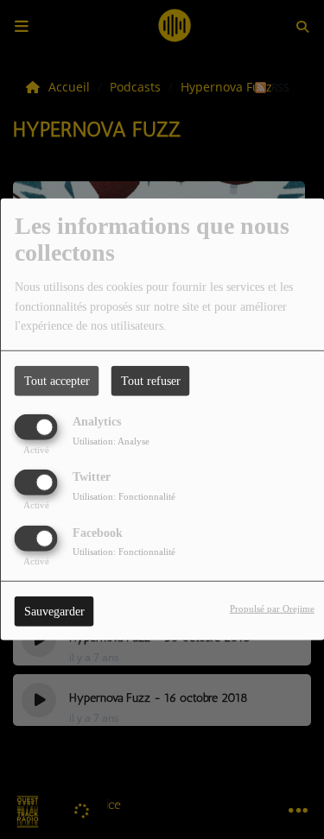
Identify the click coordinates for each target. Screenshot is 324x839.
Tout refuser (151, 381)
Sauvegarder (54, 610)
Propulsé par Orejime (272, 607)
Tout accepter (57, 381)
